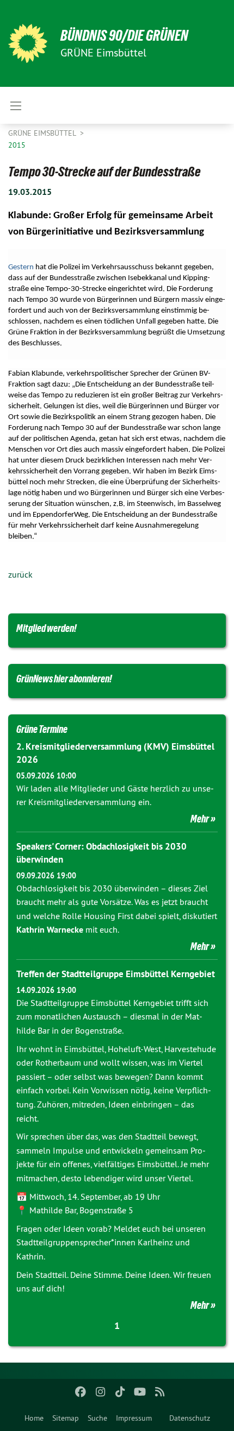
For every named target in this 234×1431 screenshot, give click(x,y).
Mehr (199, 819)
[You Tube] (140, 1392)
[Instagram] (100, 1392)
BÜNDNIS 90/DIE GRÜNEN (124, 35)
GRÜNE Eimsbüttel (43, 133)
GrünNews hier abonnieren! (64, 679)
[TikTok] (120, 1392)
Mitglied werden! (46, 628)
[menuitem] (34, 1418)
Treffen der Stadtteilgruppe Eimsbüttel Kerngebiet (115, 974)
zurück (20, 574)
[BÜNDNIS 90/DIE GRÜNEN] (27, 43)
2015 (17, 145)
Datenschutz (189, 1418)
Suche (97, 1418)
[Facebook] (81, 1392)
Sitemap (65, 1418)
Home (34, 1418)
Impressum (134, 1418)
